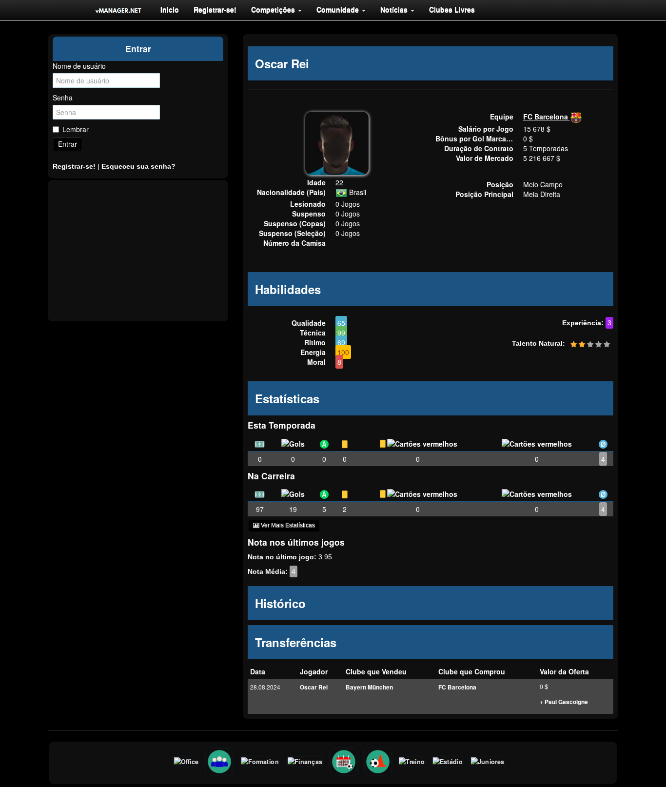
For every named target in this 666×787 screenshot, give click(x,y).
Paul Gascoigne (566, 702)
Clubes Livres (452, 9)
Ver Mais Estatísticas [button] (287, 525)
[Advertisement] (138, 250)
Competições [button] (274, 9)
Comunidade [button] (338, 9)
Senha (63, 97)
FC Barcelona (546, 116)
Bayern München (369, 687)
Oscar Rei (314, 687)
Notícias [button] (395, 9)
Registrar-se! (215, 9)
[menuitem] (169, 9)
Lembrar (75, 129)
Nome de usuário (79, 66)
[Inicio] (118, 10)
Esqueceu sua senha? (138, 166)
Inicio (169, 9)
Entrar (67, 144)
